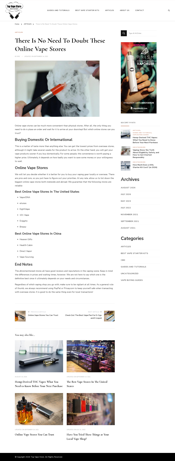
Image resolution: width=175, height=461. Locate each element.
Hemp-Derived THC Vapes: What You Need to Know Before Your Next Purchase (145, 140)
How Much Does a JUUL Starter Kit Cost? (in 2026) (145, 166)
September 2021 (130, 221)
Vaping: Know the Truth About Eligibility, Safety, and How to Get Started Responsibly (146, 154)
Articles (109, 10)
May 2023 (126, 201)
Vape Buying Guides (141, 135)
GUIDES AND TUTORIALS (142, 133)
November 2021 (129, 214)
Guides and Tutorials (58, 10)
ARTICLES (19, 32)
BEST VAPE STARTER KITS (134, 253)
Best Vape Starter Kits (87, 10)
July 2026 (126, 194)
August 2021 (128, 228)
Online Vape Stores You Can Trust (34, 434)
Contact (139, 10)
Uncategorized (139, 147)
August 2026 (128, 187)
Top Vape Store (37, 457)
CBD (123, 260)
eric (18, 56)
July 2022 (126, 207)
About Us (124, 10)
